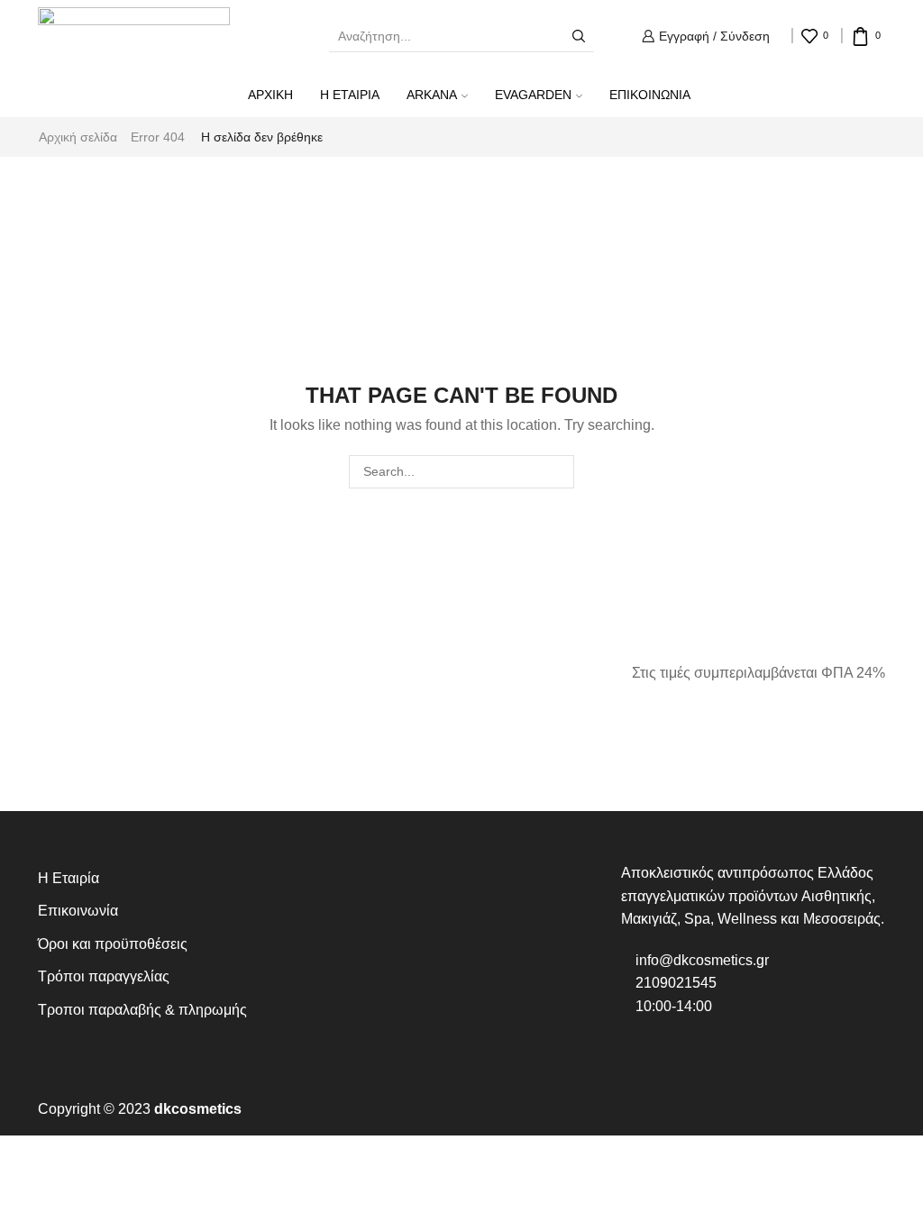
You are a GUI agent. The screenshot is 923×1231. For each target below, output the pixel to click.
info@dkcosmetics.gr (700, 960)
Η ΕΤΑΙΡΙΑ (349, 94)
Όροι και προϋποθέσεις (112, 944)
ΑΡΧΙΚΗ (270, 94)
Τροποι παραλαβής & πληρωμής (142, 1009)
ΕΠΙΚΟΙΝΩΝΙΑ (649, 94)
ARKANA (432, 94)
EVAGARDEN (533, 94)
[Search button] (578, 36)
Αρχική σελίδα (78, 137)
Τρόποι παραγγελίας (103, 976)
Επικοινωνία (78, 910)
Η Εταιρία (68, 878)
